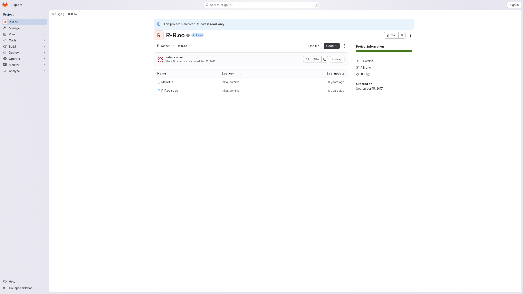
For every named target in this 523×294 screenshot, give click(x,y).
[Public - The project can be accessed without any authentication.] (188, 35)
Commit (367, 61)
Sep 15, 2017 (208, 61)
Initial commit (174, 57)
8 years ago (336, 82)
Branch (366, 67)
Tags (366, 74)
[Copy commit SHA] (325, 59)
